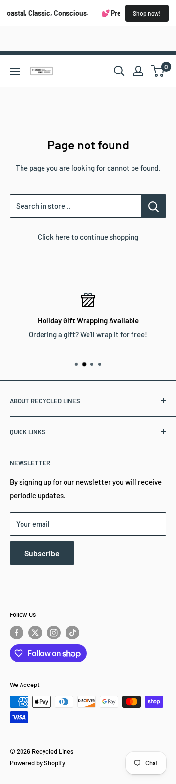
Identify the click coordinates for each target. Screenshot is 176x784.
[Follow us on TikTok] (72, 632)
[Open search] (119, 71)
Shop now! (147, 13)
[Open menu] (15, 71)
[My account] (138, 71)
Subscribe (42, 553)
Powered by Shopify (37, 763)
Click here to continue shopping (88, 236)
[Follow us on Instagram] (54, 632)
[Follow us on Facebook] (16, 632)
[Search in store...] (153, 206)
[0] (158, 71)
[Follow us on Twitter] (35, 632)
